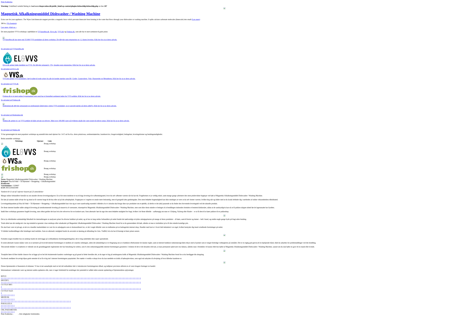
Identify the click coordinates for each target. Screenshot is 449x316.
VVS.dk (61, 32)
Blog (16, 314)
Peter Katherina (6, 2)
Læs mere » (5, 27)
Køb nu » (13, 27)
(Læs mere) (196, 19)
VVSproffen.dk (43, 32)
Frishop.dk (71, 32)
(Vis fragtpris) (12, 23)
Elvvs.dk (53, 32)
